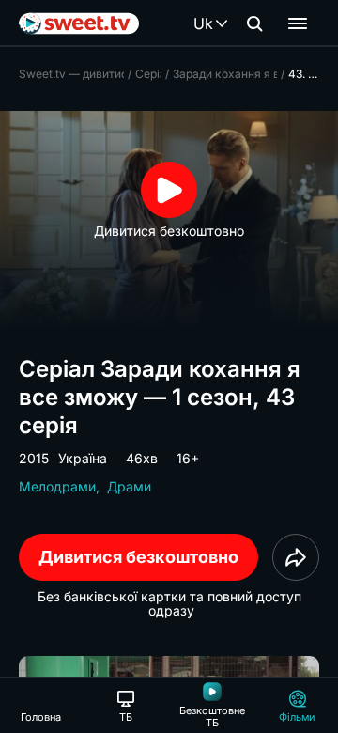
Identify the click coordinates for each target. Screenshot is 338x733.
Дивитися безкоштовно (138, 557)
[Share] (295, 557)
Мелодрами (57, 486)
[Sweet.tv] (79, 23)
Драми (129, 486)
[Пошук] (254, 23)
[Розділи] (297, 23)
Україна (82, 458)
